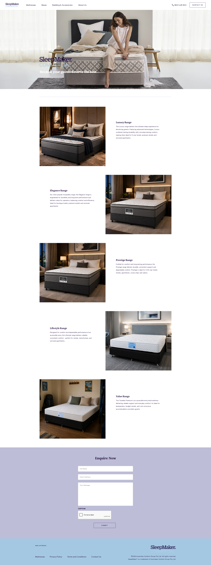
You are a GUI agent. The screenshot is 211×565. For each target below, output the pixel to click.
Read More (127, 146)
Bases (44, 5)
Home (36, 545)
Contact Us (197, 5)
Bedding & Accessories (62, 5)
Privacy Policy (56, 556)
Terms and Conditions (76, 556)
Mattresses (31, 5)
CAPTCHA (81, 509)
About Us (82, 5)
